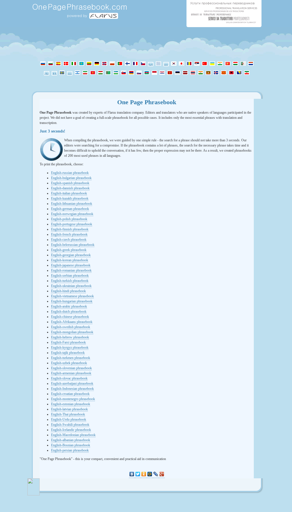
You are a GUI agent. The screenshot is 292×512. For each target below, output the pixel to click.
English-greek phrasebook (68, 250)
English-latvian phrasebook (69, 409)
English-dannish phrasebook (70, 188)
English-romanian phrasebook (71, 270)
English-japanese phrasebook (70, 265)
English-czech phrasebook (68, 240)
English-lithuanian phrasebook (71, 204)
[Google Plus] (162, 474)
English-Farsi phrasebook (68, 342)
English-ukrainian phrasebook (71, 286)
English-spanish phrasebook (70, 183)
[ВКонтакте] (132, 474)
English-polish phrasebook (69, 219)
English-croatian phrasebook (70, 394)
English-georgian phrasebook (71, 255)
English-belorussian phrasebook (72, 245)
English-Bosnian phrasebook (70, 445)
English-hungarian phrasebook (71, 301)
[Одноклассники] (144, 474)
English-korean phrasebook (69, 260)
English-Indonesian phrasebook (72, 389)
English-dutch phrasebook (68, 312)
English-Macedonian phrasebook (73, 435)
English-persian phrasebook (70, 450)
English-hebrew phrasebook (70, 337)
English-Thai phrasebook (68, 414)
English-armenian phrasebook (71, 373)
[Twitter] (138, 474)
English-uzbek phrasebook (69, 363)
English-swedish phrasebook (70, 327)
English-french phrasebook (69, 234)
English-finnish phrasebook (69, 229)
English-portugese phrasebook (71, 224)
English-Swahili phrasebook (70, 425)
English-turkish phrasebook (69, 281)
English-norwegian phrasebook (72, 214)
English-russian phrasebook (70, 173)
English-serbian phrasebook (70, 276)
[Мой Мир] (150, 474)
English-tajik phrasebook (68, 353)
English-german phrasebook (70, 209)
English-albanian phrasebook (70, 440)
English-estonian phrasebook (70, 404)
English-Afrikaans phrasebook (71, 322)
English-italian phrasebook (69, 193)
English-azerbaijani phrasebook (72, 383)
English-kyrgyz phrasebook (69, 348)
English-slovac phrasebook (69, 378)
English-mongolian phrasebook (72, 332)
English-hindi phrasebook (68, 291)
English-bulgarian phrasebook (71, 178)
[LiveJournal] (156, 474)
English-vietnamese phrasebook (72, 296)
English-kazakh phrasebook (69, 198)
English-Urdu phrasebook (68, 419)
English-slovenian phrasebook (71, 368)
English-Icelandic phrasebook (71, 430)
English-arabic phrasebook (69, 306)
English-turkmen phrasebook (70, 358)
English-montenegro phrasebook (73, 399)
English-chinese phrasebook (70, 317)
